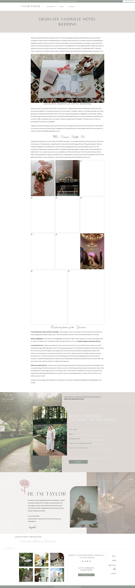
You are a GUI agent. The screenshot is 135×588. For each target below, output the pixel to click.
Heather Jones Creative (76, 586)
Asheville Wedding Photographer (38, 540)
